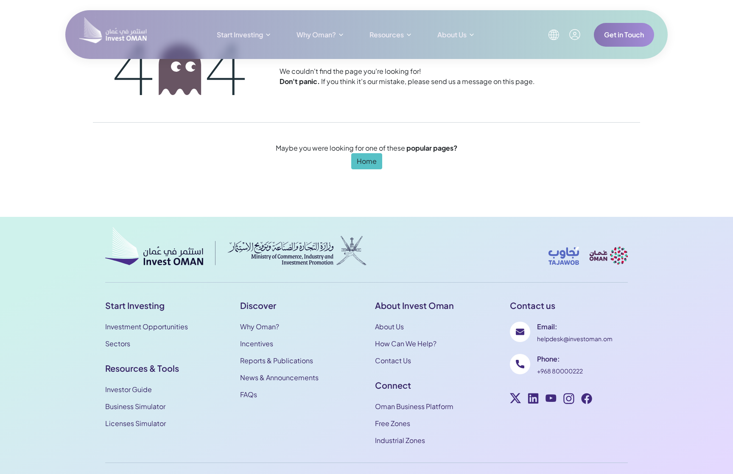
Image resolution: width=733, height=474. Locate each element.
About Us (452, 34)
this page (518, 81)
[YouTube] (551, 400)
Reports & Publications (276, 360)
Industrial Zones (400, 440)
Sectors (117, 343)
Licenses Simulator (135, 423)
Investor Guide (128, 389)
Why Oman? (316, 34)
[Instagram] (568, 400)
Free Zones (392, 423)
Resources (386, 34)
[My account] (575, 34)
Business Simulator (135, 406)
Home (367, 161)
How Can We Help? (405, 343)
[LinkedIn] (533, 400)
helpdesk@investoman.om (575, 338)
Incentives (256, 343)
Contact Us (393, 360)
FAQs (248, 394)
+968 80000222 (560, 371)
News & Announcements (279, 377)
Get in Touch (624, 34)
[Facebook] (586, 400)
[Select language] (553, 35)
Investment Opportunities (146, 326)
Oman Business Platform (414, 406)
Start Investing (240, 34)
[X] (515, 400)
